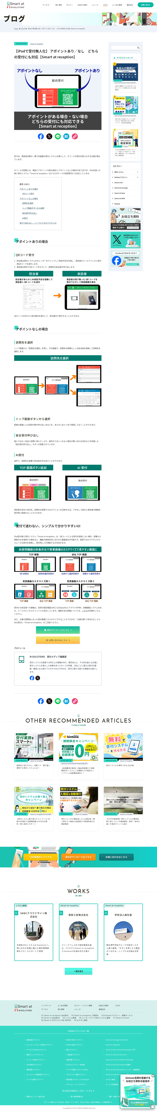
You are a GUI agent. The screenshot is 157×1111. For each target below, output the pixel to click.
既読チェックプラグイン (35, 1055)
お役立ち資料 (82, 5)
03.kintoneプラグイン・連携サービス (117, 1015)
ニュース (95, 5)
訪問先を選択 (27, 203)
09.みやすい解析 (81, 1020)
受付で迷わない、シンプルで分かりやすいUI (38, 223)
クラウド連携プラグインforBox (77, 1069)
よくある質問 (117, 5)
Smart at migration (113, 1045)
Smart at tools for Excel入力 (116, 1055)
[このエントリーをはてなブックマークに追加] (66, 136)
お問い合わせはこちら (58, 640)
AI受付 (25, 218)
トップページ (46, 1005)
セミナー (69, 5)
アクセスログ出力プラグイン (36, 1050)
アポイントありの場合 (29, 189)
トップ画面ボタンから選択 (33, 208)
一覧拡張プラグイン (73, 1055)
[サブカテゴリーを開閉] (137, 172)
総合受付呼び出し (29, 213)
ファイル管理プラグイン (35, 1079)
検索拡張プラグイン (33, 1040)
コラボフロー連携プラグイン (76, 1074)
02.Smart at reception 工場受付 (85, 1015)
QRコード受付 (28, 193)
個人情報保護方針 (77, 1096)
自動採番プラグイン (73, 1060)
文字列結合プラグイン (34, 1065)
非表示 (26, 184)
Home (16, 29)
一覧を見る (78, 971)
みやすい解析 (110, 1079)
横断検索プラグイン (33, 1069)
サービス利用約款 (112, 1084)
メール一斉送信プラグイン (35, 1060)
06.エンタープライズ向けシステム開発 (94, 1018)
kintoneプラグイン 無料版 (75, 1065)
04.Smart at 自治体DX (50, 1018)
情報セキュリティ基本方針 (35, 1096)
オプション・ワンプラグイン (76, 1084)
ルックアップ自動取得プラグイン (38, 1074)
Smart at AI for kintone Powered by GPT (121, 1050)
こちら (84, 610)
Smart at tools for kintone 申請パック (119, 1074)
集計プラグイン (71, 1050)
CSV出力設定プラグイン (74, 1045)
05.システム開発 (69, 1018)
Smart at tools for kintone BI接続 (118, 1065)
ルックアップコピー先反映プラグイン (39, 1045)
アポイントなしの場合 (29, 198)
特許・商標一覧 (114, 1096)
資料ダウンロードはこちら (58, 630)
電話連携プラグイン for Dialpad (77, 1079)
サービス (44, 1009)
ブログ (105, 5)
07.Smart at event (121, 1018)
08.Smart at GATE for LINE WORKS (56, 1020)
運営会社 (130, 5)
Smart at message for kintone (117, 1040)
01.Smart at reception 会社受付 (55, 1015)
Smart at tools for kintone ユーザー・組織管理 (123, 1069)
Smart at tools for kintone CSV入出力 (119, 1060)
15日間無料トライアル (40, 857)
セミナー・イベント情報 (83, 1005)
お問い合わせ (145, 5)
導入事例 (58, 5)
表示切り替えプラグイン (74, 1040)
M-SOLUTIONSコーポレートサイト (78, 1090)
